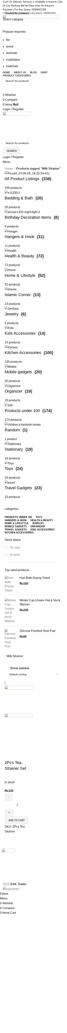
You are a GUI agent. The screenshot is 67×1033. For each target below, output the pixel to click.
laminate (11, 53)
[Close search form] (4, 4)
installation (13, 59)
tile (8, 39)
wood (9, 46)
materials (12, 66)
